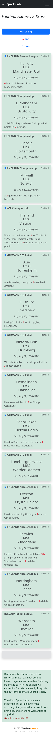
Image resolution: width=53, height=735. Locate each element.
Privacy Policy (33, 731)
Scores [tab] (26, 46)
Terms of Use (20, 731)
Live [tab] (26, 39)
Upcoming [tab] (26, 31)
